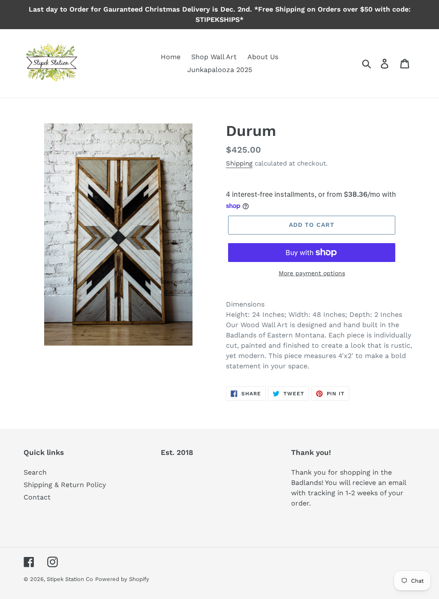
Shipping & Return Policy (65, 485)
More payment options (312, 273)
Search (35, 472)
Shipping (239, 163)
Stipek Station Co (70, 579)
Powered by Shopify (122, 579)
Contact (37, 497)
